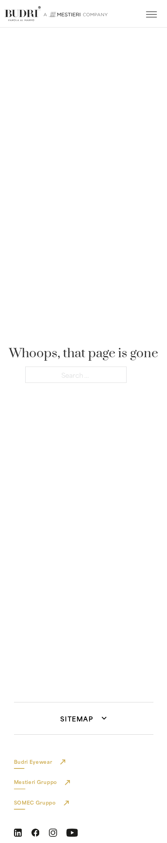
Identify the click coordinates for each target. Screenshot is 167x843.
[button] (83, 718)
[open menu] (151, 14)
